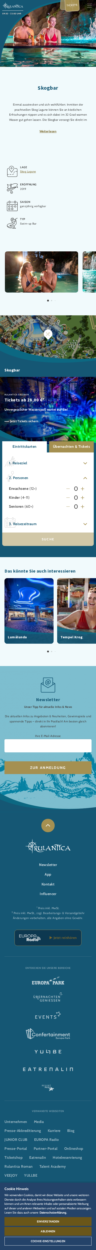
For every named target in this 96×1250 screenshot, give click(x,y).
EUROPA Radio (46, 1140)
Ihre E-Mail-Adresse (48, 736)
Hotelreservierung (67, 1157)
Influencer (48, 894)
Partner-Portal (46, 1148)
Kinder (14, 497)
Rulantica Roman (18, 1166)
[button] (41, 253)
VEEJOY (10, 1175)
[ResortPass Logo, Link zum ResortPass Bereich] (48, 1086)
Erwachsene (18, 488)
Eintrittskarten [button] (25, 446)
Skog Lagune (28, 171)
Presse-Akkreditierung (22, 1131)
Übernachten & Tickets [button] (71, 446)
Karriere (54, 1131)
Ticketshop (13, 1157)
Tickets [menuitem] (72, 5)
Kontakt (48, 884)
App (48, 874)
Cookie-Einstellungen (48, 1241)
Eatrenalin (37, 1157)
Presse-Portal (15, 1148)
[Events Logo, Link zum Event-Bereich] (48, 1016)
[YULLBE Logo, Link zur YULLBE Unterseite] (48, 1051)
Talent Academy (53, 1166)
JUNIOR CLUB (15, 1140)
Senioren (16, 506)
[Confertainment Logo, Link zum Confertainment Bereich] (48, 1034)
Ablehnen (48, 1231)
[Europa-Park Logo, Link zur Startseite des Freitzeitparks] (48, 982)
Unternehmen (15, 1122)
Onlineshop (73, 1148)
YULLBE (30, 1175)
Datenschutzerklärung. (53, 1212)
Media (39, 1122)
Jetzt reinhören (64, 938)
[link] (48, 825)
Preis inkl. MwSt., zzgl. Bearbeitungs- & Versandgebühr (49, 913)
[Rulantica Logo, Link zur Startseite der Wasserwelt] (12, 5)
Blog (71, 1131)
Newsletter (48, 865)
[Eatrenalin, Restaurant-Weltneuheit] (48, 1069)
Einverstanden (48, 1221)
